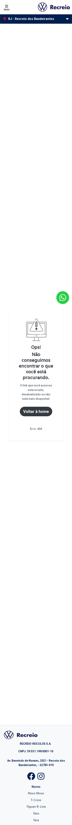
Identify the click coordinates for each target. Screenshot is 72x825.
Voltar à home (36, 411)
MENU (7, 10)
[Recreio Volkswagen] (53, 7)
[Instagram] (41, 775)
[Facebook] (31, 775)
